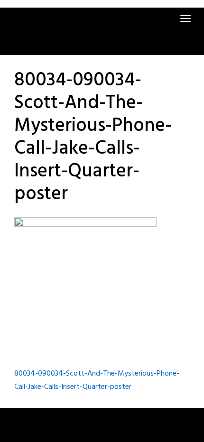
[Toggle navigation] (185, 18)
